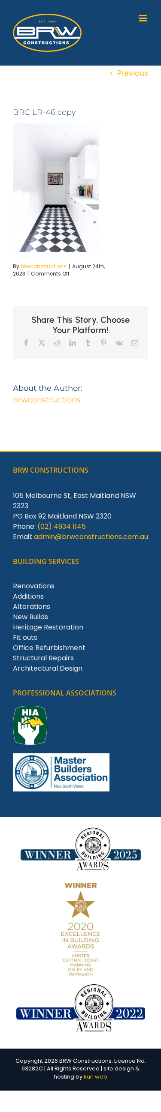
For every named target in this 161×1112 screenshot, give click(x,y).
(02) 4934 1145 (61, 526)
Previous (132, 73)
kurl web (95, 1077)
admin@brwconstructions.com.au (91, 537)
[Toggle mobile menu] (143, 18)
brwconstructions (44, 266)
